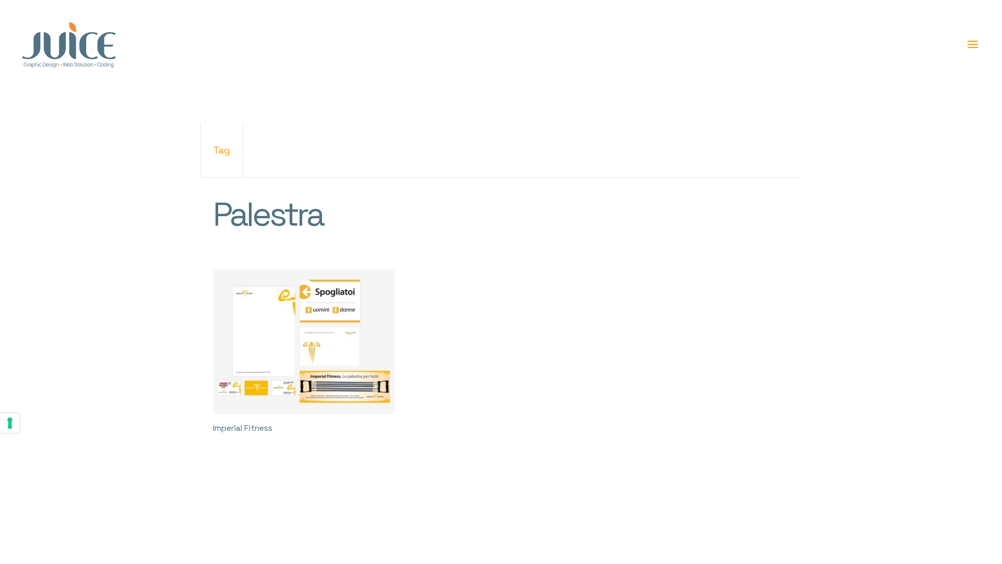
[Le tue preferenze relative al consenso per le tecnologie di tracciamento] (10, 423)
